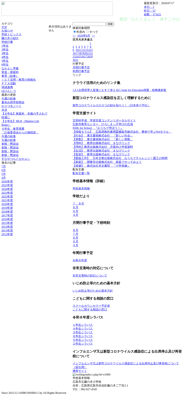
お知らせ (7, 30)
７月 (75, 233)
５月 (75, 211)
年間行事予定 (81, 71)
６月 (75, 207)
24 (76, 56)
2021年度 (7, 200)
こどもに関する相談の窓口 (90, 309)
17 (76, 53)
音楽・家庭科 (10, 72)
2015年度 (7, 222)
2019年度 (7, 207)
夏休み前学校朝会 (12, 102)
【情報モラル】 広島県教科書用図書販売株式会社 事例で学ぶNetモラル (122, 131)
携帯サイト (80, 370)
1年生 (5, 45)
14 (88, 50)
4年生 (5, 57)
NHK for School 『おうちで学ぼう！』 (98, 127)
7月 (3, 166)
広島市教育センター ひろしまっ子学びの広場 (103, 124)
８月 (75, 230)
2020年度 (7, 204)
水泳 (4, 109)
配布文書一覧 (81, 173)
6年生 (5, 64)
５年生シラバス (83, 339)
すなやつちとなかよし (15, 158)
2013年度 (7, 230)
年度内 (80, 31)
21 (88, 53)
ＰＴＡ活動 (8, 83)
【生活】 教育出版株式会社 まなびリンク (101, 150)
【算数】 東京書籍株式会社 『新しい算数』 (103, 139)
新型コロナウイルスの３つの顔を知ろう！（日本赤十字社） (111, 105)
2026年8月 (83, 35)
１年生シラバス (83, 324)
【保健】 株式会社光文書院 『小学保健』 (101, 165)
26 (82, 56)
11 (79, 50)
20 (85, 53)
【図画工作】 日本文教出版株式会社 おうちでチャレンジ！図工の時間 (120, 158)
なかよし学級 (10, 68)
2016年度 (7, 219)
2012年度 (7, 234)
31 (76, 60)
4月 (3, 177)
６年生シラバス (83, 336)
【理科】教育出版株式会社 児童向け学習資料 (103, 146)
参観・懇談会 (10, 143)
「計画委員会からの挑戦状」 (20, 132)
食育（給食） (10, 75)
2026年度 (7, 181)
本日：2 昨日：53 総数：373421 (152, 10)
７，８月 (78, 203)
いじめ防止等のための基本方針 (93, 290)
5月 (3, 173)
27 (85, 56)
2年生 (5, 49)
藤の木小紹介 (10, 38)
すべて (93, 31)
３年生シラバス (83, 332)
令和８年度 (80, 260)
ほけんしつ (8, 90)
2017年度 (7, 215)
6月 (3, 170)
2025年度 (7, 185)
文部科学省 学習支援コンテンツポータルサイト (104, 120)
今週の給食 (8, 98)
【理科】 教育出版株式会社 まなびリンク (101, 143)
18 (79, 53)
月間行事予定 (81, 67)
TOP (4, 27)
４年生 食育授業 (12, 128)
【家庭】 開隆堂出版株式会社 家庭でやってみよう (107, 161)
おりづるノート (11, 106)
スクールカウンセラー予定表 (91, 305)
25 (79, 56)
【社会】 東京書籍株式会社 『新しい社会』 (103, 135)
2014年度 (7, 226)
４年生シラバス (83, 328)
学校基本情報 (81, 188)
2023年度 (7, 192)
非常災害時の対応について (90, 275)
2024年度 (7, 189)
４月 (75, 214)
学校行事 (7, 41)
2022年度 (7, 196)
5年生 (5, 60)
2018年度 (7, 211)
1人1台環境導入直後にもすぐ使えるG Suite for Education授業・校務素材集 (119, 90)
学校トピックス (11, 34)
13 (85, 50)
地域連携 (7, 87)
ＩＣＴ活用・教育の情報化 (18, 79)
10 (76, 50)
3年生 (5, 53)
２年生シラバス (83, 343)
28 (88, 56)
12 (82, 50)
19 (82, 53)
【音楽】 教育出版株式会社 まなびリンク (101, 154)
